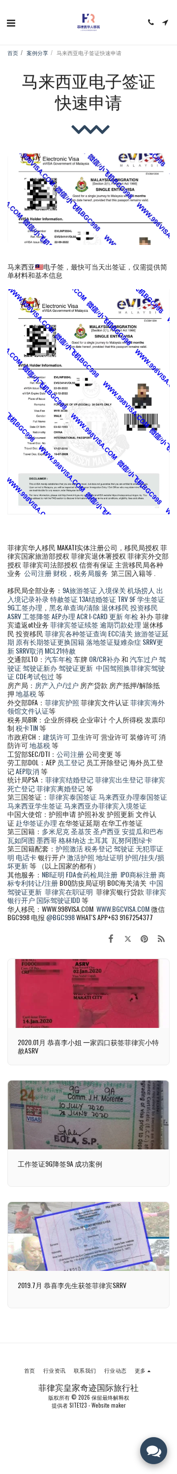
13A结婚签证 (97, 599)
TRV (123, 599)
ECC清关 (120, 633)
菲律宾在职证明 (69, 891)
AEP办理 (63, 616)
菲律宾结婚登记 (69, 779)
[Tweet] (127, 937)
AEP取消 (27, 771)
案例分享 (37, 53)
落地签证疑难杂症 (113, 641)
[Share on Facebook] (110, 937)
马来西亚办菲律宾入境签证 (105, 805)
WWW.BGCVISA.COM (122, 908)
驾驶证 (124, 848)
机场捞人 (141, 590)
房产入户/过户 (57, 685)
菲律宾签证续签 (74, 624)
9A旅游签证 (79, 590)
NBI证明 (53, 874)
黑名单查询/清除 (74, 607)
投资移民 (144, 607)
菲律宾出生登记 (119, 779)
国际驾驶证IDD (58, 900)
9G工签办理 (24, 607)
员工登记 (71, 762)
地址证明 (109, 857)
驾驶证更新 (76, 667)
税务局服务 (91, 573)
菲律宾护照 (62, 702)
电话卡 (26, 857)
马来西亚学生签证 (34, 805)
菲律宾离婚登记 (60, 788)
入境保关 (112, 590)
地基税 (26, 693)
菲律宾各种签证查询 (76, 633)
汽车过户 (143, 659)
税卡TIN (27, 727)
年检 (132, 616)
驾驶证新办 (40, 667)
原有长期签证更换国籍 (50, 641)
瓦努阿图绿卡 (131, 840)
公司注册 (38, 573)
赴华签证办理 (36, 822)
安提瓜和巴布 (142, 831)
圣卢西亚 (106, 831)
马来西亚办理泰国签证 (132, 796)
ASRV (14, 616)
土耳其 (98, 840)
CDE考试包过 (35, 676)
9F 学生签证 (147, 599)
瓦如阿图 (21, 840)
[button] (10, 22)
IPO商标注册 (138, 874)
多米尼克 (55, 831)
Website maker (108, 1405)
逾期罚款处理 (120, 624)
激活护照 (80, 857)
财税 (60, 573)
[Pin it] (144, 937)
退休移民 (115, 607)
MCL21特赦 (60, 650)
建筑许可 (56, 736)
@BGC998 (60, 917)
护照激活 (69, 848)
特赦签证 (64, 599)
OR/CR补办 (104, 659)
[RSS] (161, 937)
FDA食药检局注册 (92, 874)
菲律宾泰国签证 (73, 796)
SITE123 (78, 1405)
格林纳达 (73, 840)
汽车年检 (58, 659)
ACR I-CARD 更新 (100, 616)
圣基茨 (81, 831)
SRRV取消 (29, 650)
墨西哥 (47, 840)
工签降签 (36, 616)
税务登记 (98, 848)
